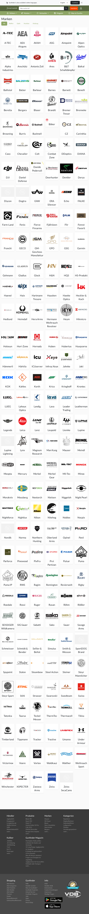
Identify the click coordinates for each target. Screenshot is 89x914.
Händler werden (31, 886)
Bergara (46, 829)
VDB (8, 827)
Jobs (27, 896)
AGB (45, 883)
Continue (75, 2)
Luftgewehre (67, 825)
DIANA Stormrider (31, 829)
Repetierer (66, 819)
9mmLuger (10, 851)
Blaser (46, 823)
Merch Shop (29, 902)
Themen (9, 894)
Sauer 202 (29, 821)
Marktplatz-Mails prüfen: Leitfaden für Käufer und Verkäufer (33, 843)
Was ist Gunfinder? (78, 13)
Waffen (11, 23)
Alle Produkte (11, 888)
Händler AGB (48, 886)
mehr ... (9, 831)
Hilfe (27, 883)
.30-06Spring (11, 843)
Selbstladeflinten (68, 823)
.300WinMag (11, 845)
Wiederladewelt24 (12, 829)
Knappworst (10, 821)
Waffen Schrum (11, 825)
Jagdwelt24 (10, 819)
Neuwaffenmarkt (12, 898)
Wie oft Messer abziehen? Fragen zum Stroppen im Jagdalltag (34, 857)
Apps (27, 898)
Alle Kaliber (10, 892)
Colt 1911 (29, 827)
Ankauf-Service (30, 892)
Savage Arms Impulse (32, 831)
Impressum (47, 892)
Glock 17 (28, 823)
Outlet (9, 896)
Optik (18, 23)
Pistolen (65, 827)
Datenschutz (48, 888)
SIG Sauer (47, 821)
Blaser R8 (29, 819)
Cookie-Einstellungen (51, 890)
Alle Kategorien (11, 886)
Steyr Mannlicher (49, 825)
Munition (26, 23)
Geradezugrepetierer (70, 829)
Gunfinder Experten (32, 890)
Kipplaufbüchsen (68, 821)
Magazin (60, 13)
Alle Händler (10, 890)
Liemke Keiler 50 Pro (32, 825)
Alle (4, 23)
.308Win (9, 841)
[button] (80, 8)
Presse (28, 900)
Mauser (46, 819)
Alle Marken (10, 883)
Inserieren (74, 8)
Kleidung (35, 23)
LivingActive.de (11, 823)
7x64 (8, 847)
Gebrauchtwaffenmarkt (14, 900)
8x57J (9, 849)
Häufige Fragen (49, 894)
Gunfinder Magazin (31, 894)
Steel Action (48, 827)
